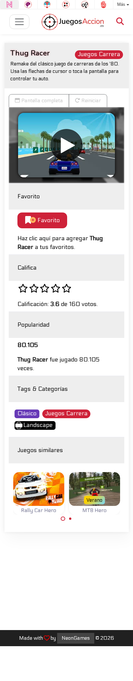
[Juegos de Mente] (28, 4)
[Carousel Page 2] (70, 519)
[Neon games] (9, 4)
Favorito (48, 220)
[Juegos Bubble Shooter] (47, 4)
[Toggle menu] (19, 22)
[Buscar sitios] (120, 21)
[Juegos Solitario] (66, 4)
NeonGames (76, 638)
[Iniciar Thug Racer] (66, 145)
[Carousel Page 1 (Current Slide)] (63, 519)
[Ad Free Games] (104, 4)
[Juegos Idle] (85, 4)
